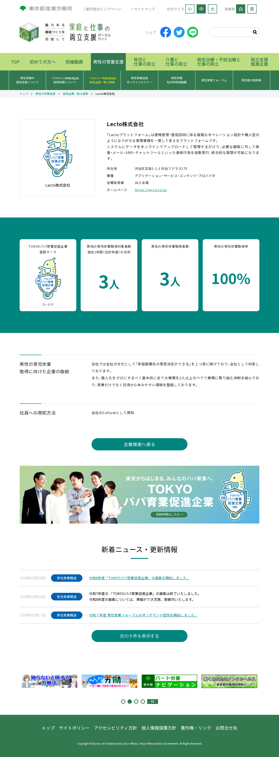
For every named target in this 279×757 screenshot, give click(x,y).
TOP (15, 61)
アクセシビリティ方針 (115, 728)
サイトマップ (144, 9)
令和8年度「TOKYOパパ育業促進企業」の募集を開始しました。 (139, 577)
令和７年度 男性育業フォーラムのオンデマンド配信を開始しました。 (143, 615)
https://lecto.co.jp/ (151, 189)
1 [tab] (123, 701)
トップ (24, 94)
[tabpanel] (50, 681)
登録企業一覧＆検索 (75, 94)
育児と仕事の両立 (144, 61)
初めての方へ (43, 61)
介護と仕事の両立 (176, 61)
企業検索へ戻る (139, 444)
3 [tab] (136, 701)
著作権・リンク (196, 728)
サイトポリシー (74, 728)
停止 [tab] (152, 701)
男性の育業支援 (108, 61)
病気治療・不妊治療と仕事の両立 (219, 61)
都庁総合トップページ (103, 9)
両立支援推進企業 (259, 61)
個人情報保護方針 (158, 728)
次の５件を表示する (139, 635)
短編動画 (74, 61)
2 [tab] (130, 701)
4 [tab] (143, 701)
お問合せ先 (226, 728)
